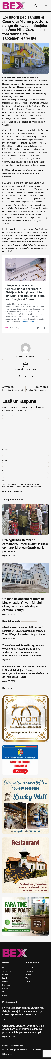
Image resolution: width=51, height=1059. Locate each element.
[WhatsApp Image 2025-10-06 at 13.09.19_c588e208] (25, 893)
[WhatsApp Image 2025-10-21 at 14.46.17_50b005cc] (25, 741)
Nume (5, 450)
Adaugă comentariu (25, 369)
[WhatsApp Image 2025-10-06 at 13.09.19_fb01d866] (25, 833)
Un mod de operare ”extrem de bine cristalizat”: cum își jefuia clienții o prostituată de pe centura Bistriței (23, 604)
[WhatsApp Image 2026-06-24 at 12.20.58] (25, 935)
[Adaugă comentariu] (25, 364)
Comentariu (7, 416)
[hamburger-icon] (46, 6)
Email (5, 460)
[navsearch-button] (35, 5)
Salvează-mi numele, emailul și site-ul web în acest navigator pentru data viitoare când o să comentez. (22, 485)
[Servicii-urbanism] (20, 774)
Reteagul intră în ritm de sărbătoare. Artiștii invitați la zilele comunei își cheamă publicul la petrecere (25, 545)
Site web (5, 471)
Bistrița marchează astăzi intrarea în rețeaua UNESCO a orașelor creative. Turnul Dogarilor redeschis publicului (23, 631)
